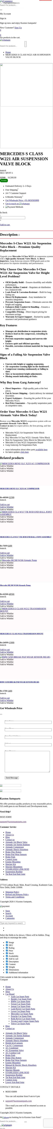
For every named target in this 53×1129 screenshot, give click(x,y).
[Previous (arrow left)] (1, 1128)
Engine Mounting (13, 862)
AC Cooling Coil (12, 1053)
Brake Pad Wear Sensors (16, 854)
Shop (7, 991)
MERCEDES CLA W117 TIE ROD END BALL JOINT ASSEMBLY (25, 537)
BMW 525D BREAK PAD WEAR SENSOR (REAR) (19, 682)
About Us (9, 835)
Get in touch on (12, 203)
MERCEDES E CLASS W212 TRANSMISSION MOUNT (21, 634)
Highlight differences (11, 3)
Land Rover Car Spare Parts (23, 1009)
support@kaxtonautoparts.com (18, 1101)
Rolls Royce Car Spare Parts (23, 1019)
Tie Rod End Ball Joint (15, 874)
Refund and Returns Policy (17, 894)
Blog (7, 837)
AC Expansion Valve (14, 1050)
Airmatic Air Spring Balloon (17, 844)
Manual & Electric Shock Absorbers (20, 1065)
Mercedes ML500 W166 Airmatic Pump (15, 585)
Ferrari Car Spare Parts (20, 1004)
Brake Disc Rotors (13, 852)
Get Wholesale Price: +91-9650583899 (22, 200)
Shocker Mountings (13, 867)
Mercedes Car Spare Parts (22, 1014)
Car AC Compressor (14, 1045)
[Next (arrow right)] (4, 1128)
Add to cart (5, 224)
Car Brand (9, 994)
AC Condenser (11, 1048)
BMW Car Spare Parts (20, 1001)
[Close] (1, 714)
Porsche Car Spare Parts (21, 1016)
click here (24, 452)
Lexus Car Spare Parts (20, 1011)
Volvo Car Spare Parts (20, 1023)
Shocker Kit (10, 864)
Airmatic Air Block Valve (16, 842)
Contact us (10, 840)
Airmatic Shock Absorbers (16, 849)
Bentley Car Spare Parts (21, 999)
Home (8, 52)
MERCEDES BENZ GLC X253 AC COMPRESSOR (19, 489)
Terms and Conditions (14, 897)
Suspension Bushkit (13, 871)
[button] (6, 466)
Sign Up (18, 28)
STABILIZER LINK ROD (17, 869)
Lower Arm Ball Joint (14, 1082)
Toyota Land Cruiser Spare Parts (25, 1021)
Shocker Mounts (12, 1070)
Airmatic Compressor (14, 847)
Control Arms (11, 859)
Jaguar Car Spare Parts (20, 1006)
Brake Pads (10, 857)
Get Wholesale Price (19, 225)
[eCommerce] (6, 1)
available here (41, 449)
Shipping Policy (12, 892)
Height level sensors (14, 1043)
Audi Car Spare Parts (20, 996)
